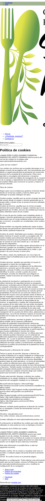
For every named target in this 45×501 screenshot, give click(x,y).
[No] (41, 500)
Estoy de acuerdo (14, 500)
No (23, 500)
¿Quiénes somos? (14, 136)
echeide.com (16, 482)
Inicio (7, 134)
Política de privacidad (13, 471)
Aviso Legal (9, 469)
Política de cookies (12, 473)
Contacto (9, 139)
